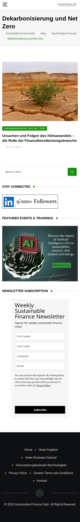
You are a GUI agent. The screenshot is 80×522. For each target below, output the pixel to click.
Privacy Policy (43, 385)
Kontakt (42, 480)
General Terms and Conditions (53, 473)
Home (28, 449)
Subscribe (40, 410)
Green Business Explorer (41, 457)
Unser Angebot (48, 449)
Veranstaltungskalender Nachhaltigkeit (41, 465)
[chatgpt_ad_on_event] (40, 253)
